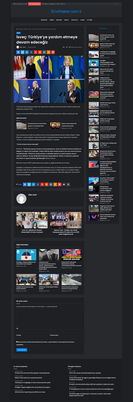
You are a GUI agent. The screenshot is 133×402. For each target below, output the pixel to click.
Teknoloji (74, 20)
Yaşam (82, 20)
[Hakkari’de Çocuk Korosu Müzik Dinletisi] (26, 279)
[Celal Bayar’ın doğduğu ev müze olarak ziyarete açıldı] (94, 54)
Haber (52, 20)
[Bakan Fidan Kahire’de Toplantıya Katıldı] (55, 125)
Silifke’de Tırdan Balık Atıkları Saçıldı (48, 288)
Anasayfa (44, 20)
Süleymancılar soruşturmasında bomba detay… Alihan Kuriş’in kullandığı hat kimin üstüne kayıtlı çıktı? (48, 265)
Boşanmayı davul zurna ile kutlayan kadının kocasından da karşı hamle (108, 154)
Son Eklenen (103, 28)
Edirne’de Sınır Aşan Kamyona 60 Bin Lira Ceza (106, 71)
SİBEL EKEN (23, 47)
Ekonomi (59, 20)
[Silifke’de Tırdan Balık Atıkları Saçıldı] (49, 279)
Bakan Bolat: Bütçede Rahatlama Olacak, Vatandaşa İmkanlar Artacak (71, 263)
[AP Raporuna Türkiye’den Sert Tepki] (94, 145)
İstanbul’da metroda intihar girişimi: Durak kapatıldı (107, 37)
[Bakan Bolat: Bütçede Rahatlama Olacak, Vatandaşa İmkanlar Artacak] (72, 254)
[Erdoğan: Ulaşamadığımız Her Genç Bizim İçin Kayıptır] (26, 254)
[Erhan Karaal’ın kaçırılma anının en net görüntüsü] (72, 279)
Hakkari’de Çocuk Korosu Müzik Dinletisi (24, 288)
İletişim (89, 20)
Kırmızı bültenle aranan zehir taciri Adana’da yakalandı (107, 216)
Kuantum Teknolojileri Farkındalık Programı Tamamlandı (107, 180)
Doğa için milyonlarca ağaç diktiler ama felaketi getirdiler (107, 208)
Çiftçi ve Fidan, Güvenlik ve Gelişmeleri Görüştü (108, 136)
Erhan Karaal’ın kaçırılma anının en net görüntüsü (70, 288)
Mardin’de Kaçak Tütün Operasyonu (107, 104)
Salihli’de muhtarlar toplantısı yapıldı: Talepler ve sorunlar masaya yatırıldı (106, 198)
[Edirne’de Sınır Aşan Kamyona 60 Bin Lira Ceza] (94, 71)
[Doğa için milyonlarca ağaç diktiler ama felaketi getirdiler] (94, 208)
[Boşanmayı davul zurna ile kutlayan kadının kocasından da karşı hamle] (94, 153)
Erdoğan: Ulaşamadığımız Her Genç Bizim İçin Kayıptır (26, 263)
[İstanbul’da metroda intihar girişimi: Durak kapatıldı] (21, 125)
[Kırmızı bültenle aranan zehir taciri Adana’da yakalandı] (94, 217)
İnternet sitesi (54, 335)
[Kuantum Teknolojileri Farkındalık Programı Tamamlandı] (94, 180)
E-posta (19, 335)
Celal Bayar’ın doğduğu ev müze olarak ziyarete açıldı (56, 4)
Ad (17, 328)
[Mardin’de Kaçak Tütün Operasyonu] (94, 105)
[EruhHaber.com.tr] (66, 11)
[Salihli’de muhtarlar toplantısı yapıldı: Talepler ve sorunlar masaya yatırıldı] (94, 197)
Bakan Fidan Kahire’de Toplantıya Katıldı (107, 45)
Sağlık (66, 20)
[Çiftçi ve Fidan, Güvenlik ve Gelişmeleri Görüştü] (94, 137)
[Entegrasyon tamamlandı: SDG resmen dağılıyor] (94, 189)
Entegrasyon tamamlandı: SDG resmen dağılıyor (106, 188)
